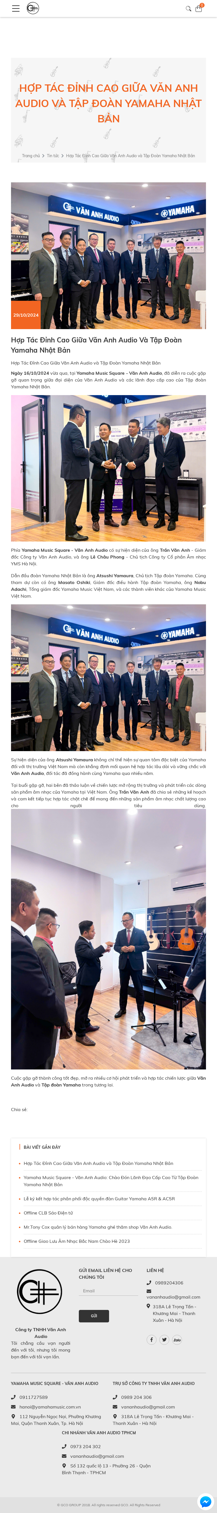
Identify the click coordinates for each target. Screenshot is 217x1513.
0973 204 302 (85, 1446)
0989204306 (168, 1283)
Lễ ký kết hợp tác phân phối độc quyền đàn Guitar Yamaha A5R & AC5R (99, 1198)
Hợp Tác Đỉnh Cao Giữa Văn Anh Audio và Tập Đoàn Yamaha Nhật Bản (98, 1163)
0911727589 (33, 1397)
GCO (124, 1505)
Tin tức (53, 155)
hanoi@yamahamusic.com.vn (49, 1407)
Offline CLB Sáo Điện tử (48, 1213)
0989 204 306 (136, 1397)
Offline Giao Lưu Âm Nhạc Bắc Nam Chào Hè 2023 (77, 1241)
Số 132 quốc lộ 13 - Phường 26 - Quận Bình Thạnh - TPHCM (106, 1469)
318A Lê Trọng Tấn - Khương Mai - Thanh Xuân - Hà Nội (153, 1420)
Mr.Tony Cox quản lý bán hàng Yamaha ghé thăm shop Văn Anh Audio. (98, 1227)
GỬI (94, 1316)
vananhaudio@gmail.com (173, 1297)
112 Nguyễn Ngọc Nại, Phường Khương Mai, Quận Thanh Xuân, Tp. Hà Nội (56, 1420)
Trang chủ (31, 155)
